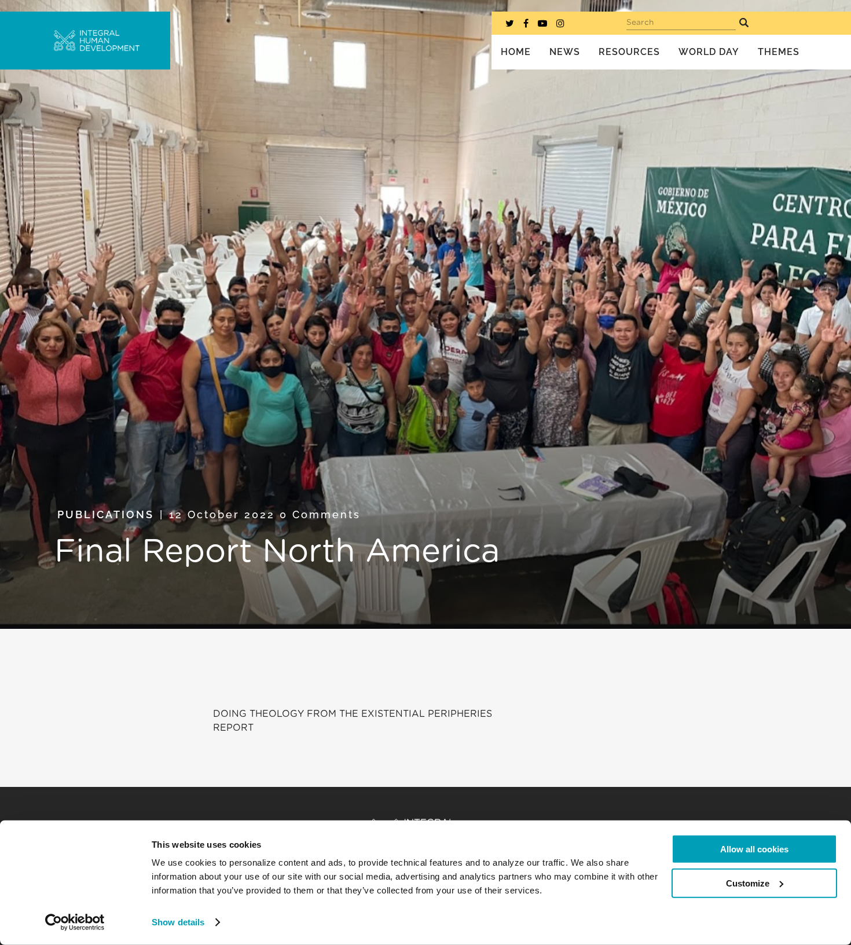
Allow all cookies (754, 849)
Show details (178, 922)
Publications (105, 514)
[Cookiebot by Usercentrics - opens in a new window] (75, 922)
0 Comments (320, 514)
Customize (747, 883)
